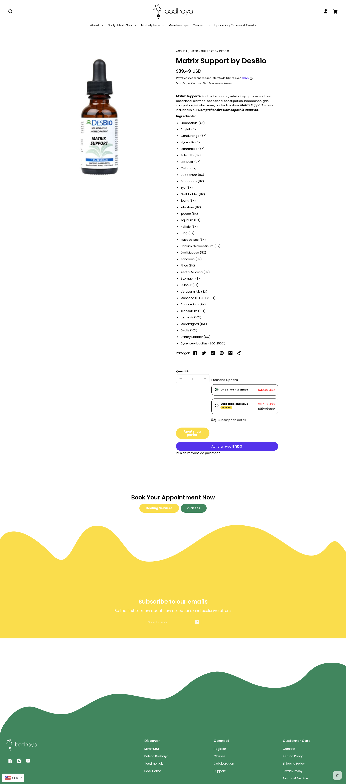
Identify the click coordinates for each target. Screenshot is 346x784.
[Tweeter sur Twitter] (204, 353)
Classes (193, 508)
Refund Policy (293, 756)
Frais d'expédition (186, 83)
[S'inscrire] (196, 622)
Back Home (152, 771)
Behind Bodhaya (156, 756)
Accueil (182, 51)
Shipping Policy (294, 763)
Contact (289, 749)
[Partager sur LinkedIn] (212, 353)
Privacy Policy (292, 771)
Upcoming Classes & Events (235, 25)
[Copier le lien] (239, 353)
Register (220, 749)
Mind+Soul (151, 749)
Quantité (182, 371)
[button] (10, 11)
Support (220, 771)
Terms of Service (295, 778)
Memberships (179, 25)
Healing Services (159, 508)
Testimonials (153, 763)
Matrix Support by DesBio (209, 51)
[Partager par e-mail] (230, 353)
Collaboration (224, 763)
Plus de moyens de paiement (198, 453)
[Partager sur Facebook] (195, 353)
